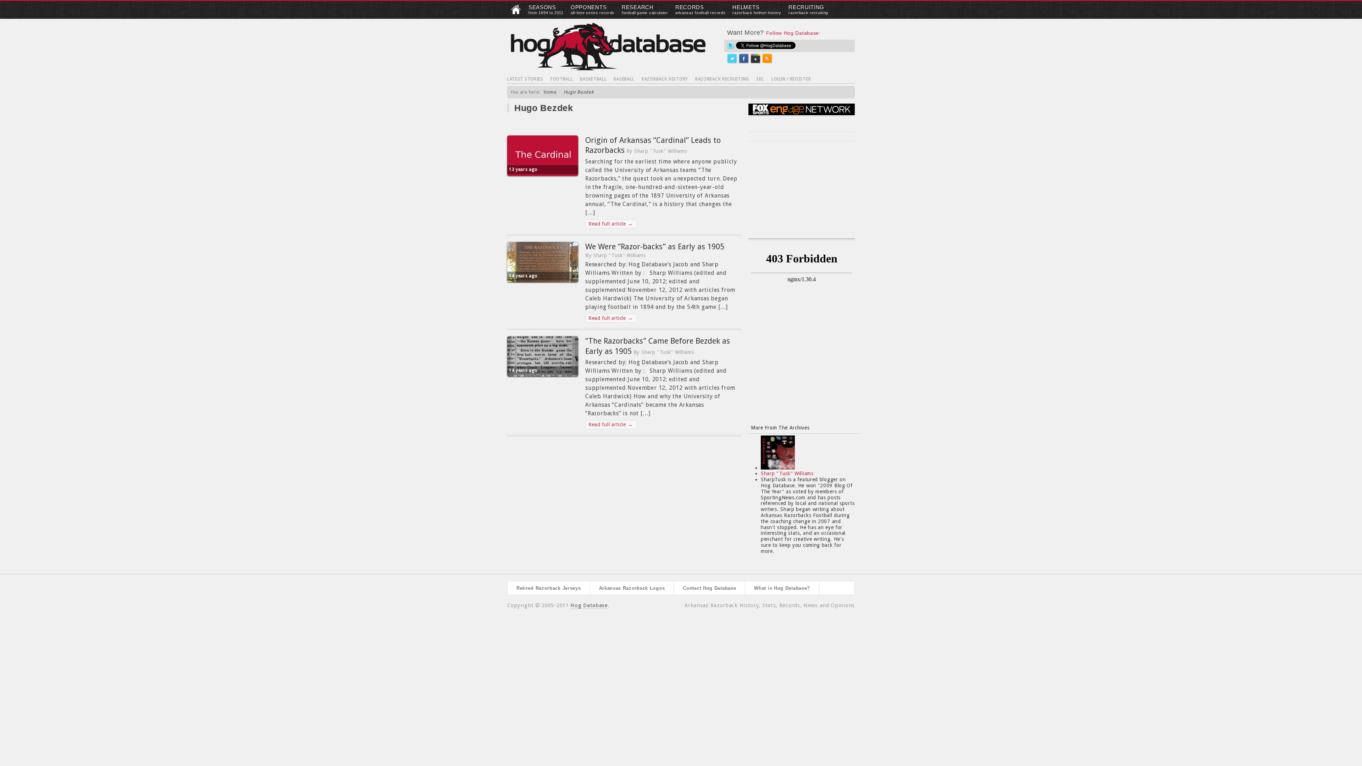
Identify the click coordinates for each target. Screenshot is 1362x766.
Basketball (593, 79)
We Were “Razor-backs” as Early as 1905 (654, 246)
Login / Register (791, 79)
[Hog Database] (608, 46)
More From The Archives (780, 428)
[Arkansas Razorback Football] (516, 13)
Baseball (624, 79)
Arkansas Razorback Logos (632, 588)
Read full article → (610, 224)
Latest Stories (525, 79)
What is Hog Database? (782, 588)
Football (561, 79)
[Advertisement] (801, 194)
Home (550, 92)
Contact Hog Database (709, 588)
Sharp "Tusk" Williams (787, 473)
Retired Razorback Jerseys (548, 588)
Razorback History (665, 79)
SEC (760, 79)
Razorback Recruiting (722, 79)
